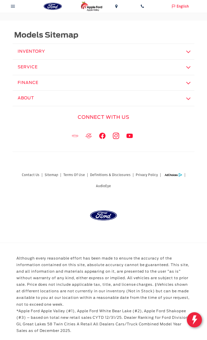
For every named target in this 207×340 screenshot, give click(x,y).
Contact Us (31, 175)
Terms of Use (74, 175)
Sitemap (51, 175)
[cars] (75, 135)
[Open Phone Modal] (143, 6)
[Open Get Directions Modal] (117, 6)
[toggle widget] (194, 319)
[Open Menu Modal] (13, 6)
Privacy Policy (147, 175)
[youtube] (129, 135)
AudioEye (103, 186)
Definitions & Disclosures (110, 175)
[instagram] (115, 135)
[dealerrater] (88, 135)
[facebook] (102, 135)
